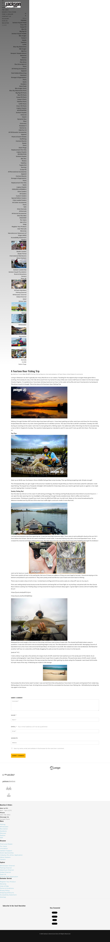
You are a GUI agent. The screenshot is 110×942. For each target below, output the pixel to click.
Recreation (22, 336)
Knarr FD (23, 25)
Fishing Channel (21, 292)
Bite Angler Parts (20, 88)
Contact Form (5, 819)
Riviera (24, 161)
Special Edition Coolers (19, 198)
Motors (24, 57)
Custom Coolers (21, 196)
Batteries (23, 60)
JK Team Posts (62, 374)
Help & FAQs (4, 886)
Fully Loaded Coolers (19, 200)
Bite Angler (22, 36)
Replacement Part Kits (18, 150)
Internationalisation (51, 374)
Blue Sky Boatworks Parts (17, 90)
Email (14, 726)
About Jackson (21, 258)
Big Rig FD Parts (21, 93)
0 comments (79, 374)
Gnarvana (23, 123)
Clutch (24, 117)
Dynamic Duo (21, 119)
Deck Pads (22, 86)
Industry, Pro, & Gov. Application (11, 855)
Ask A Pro (23, 222)
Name (13, 715)
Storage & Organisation (18, 77)
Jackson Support (6, 850)
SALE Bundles (21, 215)
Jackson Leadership (19, 270)
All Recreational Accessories (17, 172)
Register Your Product (19, 226)
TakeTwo (23, 42)
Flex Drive (23, 62)
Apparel (23, 71)
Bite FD (24, 29)
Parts (24, 66)
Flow (24, 121)
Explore (2, 835)
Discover (3, 833)
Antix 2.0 (23, 115)
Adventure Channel (7, 870)
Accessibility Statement (18, 237)
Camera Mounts (21, 141)
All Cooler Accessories (19, 202)
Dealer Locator (21, 251)
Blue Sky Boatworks (19, 46)
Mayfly (24, 40)
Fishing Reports (40, 374)
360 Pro (23, 51)
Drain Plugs (22, 147)
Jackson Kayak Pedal (19, 22)
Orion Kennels (21, 209)
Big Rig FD (22, 31)
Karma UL (23, 128)
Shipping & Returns (7, 892)
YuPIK (24, 44)
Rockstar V (22, 126)
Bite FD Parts (22, 95)
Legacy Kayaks (21, 108)
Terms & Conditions (7, 888)
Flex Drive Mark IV (20, 64)
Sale (25, 207)
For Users (23, 220)
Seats (24, 82)
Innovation (4, 848)
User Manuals (21, 229)
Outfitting (23, 139)
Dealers (23, 240)
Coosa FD (23, 27)
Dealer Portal (22, 253)
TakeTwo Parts (21, 101)
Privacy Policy (5, 890)
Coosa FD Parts (21, 97)
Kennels (23, 360)
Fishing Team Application (9, 876)
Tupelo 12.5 (22, 165)
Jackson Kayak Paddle (19, 33)
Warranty (23, 231)
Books (24, 143)
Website (14, 738)
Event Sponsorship (7, 853)
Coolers (24, 348)
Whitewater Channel (19, 294)
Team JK (23, 278)
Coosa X (23, 38)
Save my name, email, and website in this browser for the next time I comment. (39, 748)
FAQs (24, 224)
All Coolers (23, 193)
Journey (23, 167)
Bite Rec (23, 158)
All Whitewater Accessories (17, 132)
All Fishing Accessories (19, 68)
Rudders (23, 84)
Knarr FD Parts (21, 106)
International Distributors (18, 256)
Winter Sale (22, 301)
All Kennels (22, 211)
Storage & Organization (18, 178)
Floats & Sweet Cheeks (19, 136)
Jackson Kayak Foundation (17, 272)
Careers (23, 276)
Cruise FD (23, 169)
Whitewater (22, 325)
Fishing (24, 313)
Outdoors (3, 831)
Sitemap (3, 897)
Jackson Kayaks (21, 112)
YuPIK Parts (22, 104)
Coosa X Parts (21, 99)
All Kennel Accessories (19, 213)
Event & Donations (20, 274)
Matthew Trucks (17, 374)
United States (70, 374)
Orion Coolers (22, 191)
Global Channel (21, 297)
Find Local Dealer (6, 844)
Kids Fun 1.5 (22, 130)
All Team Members (20, 290)
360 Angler (22, 49)
